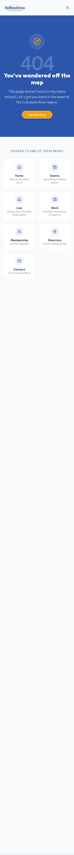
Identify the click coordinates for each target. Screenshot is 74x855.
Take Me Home (37, 114)
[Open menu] (67, 7)
